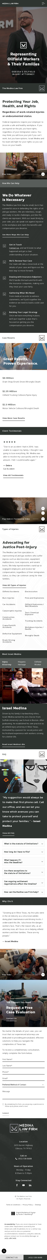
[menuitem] (17, 1185)
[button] (4, 1251)
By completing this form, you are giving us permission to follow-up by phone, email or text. (24, 1105)
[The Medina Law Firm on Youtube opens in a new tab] (23, 1185)
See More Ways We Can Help (15, 235)
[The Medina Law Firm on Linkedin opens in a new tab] (30, 1185)
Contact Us (11, 1018)
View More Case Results (14, 418)
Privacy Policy (28, 1205)
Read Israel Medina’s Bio (13, 744)
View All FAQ (8, 833)
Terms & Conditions (13, 1205)
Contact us (14, 248)
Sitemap (38, 1205)
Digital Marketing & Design (26, 1213)
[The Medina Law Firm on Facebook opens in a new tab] (17, 1185)
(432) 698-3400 (10, 1238)
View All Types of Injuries (14, 585)
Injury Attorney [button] (6, 663)
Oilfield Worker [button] (37, 663)
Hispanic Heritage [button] (22, 663)
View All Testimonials (13, 475)
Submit (5, 1113)
